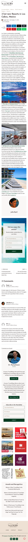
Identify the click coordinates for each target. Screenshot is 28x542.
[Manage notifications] (24, 539)
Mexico (12, 9)
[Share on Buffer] (24, 26)
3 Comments (6, 21)
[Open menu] (25, 3)
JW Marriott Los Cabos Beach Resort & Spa (14, 146)
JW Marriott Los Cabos (20, 151)
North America (18, 9)
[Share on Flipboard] (8, 29)
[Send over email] (19, 29)
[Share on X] (19, 26)
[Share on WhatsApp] (24, 29)
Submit (14, 251)
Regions (4, 11)
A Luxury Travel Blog (12, 193)
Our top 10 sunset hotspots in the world (21, 271)
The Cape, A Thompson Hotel (10, 104)
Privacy (20, 530)
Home (7, 530)
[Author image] (2, 20)
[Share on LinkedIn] (14, 26)
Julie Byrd (7, 20)
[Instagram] (17, 539)
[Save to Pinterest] (14, 29)
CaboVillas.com (5, 191)
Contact (13, 530)
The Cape (7, 111)
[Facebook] (11, 539)
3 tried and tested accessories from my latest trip (7, 272)
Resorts (8, 11)
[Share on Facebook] (8, 26)
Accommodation (5, 9)
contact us (13, 195)
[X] (14, 539)
